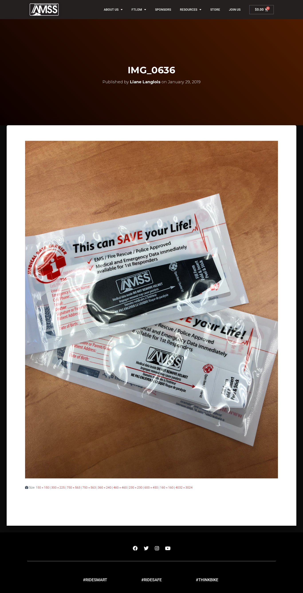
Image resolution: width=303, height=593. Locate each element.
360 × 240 (104, 487)
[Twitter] (146, 548)
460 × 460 (120, 487)
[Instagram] (157, 548)
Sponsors (163, 9)
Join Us (234, 9)
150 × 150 (42, 487)
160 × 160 (166, 487)
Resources (188, 9)
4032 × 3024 (184, 487)
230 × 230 (135, 487)
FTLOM (137, 9)
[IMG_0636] (151, 309)
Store (215, 9)
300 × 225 (58, 487)
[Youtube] (168, 548)
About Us (111, 9)
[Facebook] (135, 548)
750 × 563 (73, 487)
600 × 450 (151, 487)
